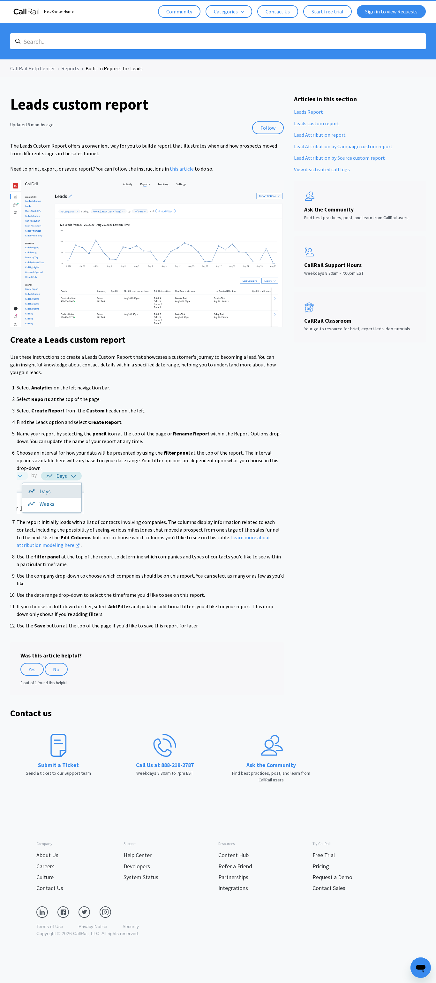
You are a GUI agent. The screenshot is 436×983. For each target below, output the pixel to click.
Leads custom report (316, 123)
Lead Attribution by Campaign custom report (343, 146)
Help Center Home (58, 11)
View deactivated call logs (322, 169)
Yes (32, 669)
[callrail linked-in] (46, 912)
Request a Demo (332, 877)
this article (182, 168)
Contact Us (278, 11)
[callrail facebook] (68, 912)
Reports (70, 68)
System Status (141, 877)
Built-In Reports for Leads (114, 68)
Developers (137, 866)
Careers (45, 866)
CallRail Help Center (32, 68)
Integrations (233, 888)
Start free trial (327, 11)
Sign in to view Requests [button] (391, 11)
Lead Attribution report (320, 135)
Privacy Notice (93, 926)
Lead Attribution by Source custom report (339, 158)
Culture (45, 877)
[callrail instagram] (110, 912)
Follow (267, 128)
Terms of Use (49, 926)
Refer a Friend (235, 866)
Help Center (138, 855)
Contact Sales (328, 888)
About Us (47, 855)
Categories (226, 11)
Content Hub (233, 855)
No (56, 669)
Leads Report (308, 112)
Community (179, 11)
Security (131, 926)
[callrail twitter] (89, 912)
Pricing (320, 866)
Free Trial (323, 855)
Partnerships (233, 877)
